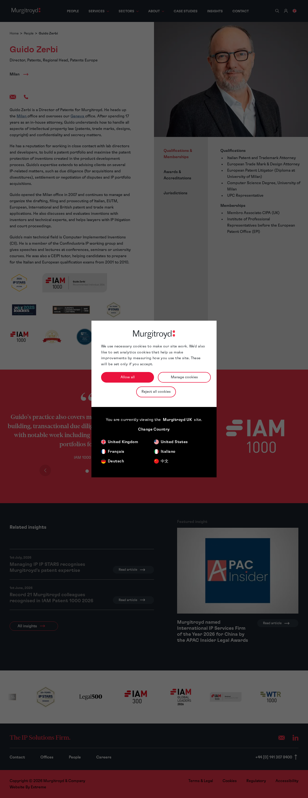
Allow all (128, 377)
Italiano (168, 451)
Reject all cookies (156, 391)
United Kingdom (123, 442)
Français (116, 451)
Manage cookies (184, 377)
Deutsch (116, 461)
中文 (165, 461)
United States (174, 442)
